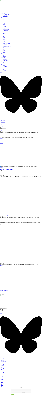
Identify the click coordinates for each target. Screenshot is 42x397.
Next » (8, 294)
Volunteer (4, 35)
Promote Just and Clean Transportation (7, 31)
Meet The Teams (3, 359)
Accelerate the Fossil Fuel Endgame (6, 28)
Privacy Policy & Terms (3, 361)
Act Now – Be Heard (5, 51)
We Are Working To (3, 13)
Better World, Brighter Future (4, 290)
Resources (2, 38)
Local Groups (4, 18)
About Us (2, 17)
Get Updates (4, 23)
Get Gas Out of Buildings (5, 16)
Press (3, 54)
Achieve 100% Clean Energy (6, 14)
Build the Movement (5, 44)
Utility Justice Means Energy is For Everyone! (6, 215)
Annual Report (4, 41)
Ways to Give (4, 37)
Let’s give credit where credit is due (4, 130)
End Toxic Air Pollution (5, 15)
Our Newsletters (4, 26)
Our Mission (2, 358)
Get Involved (2, 20)
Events (3, 21)
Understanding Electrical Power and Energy (6, 139)
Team (3, 47)
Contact (3, 19)
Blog (3, 25)
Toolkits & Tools (4, 24)
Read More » (1, 133)
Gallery (3, 34)
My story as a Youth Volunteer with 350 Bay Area (6, 169)
